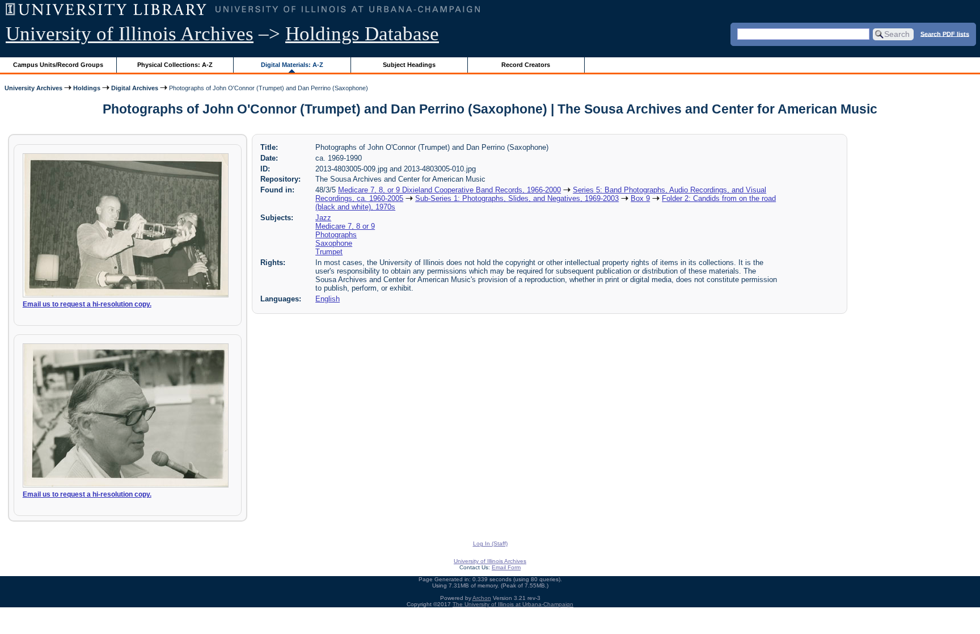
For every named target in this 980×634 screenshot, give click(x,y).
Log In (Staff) (490, 543)
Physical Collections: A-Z (175, 64)
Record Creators (525, 64)
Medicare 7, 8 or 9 (345, 226)
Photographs (336, 234)
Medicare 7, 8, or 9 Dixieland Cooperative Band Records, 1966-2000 (449, 190)
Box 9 (640, 198)
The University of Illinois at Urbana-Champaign (513, 604)
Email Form (506, 567)
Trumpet (329, 251)
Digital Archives (134, 88)
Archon (481, 598)
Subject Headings (409, 64)
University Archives (33, 88)
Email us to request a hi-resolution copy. (87, 304)
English (327, 299)
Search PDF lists (944, 33)
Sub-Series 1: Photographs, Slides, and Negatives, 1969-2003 (517, 198)
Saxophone (333, 243)
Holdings (86, 88)
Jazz (323, 217)
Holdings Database (362, 34)
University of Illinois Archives (130, 34)
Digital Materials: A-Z (292, 64)
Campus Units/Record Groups (58, 64)
